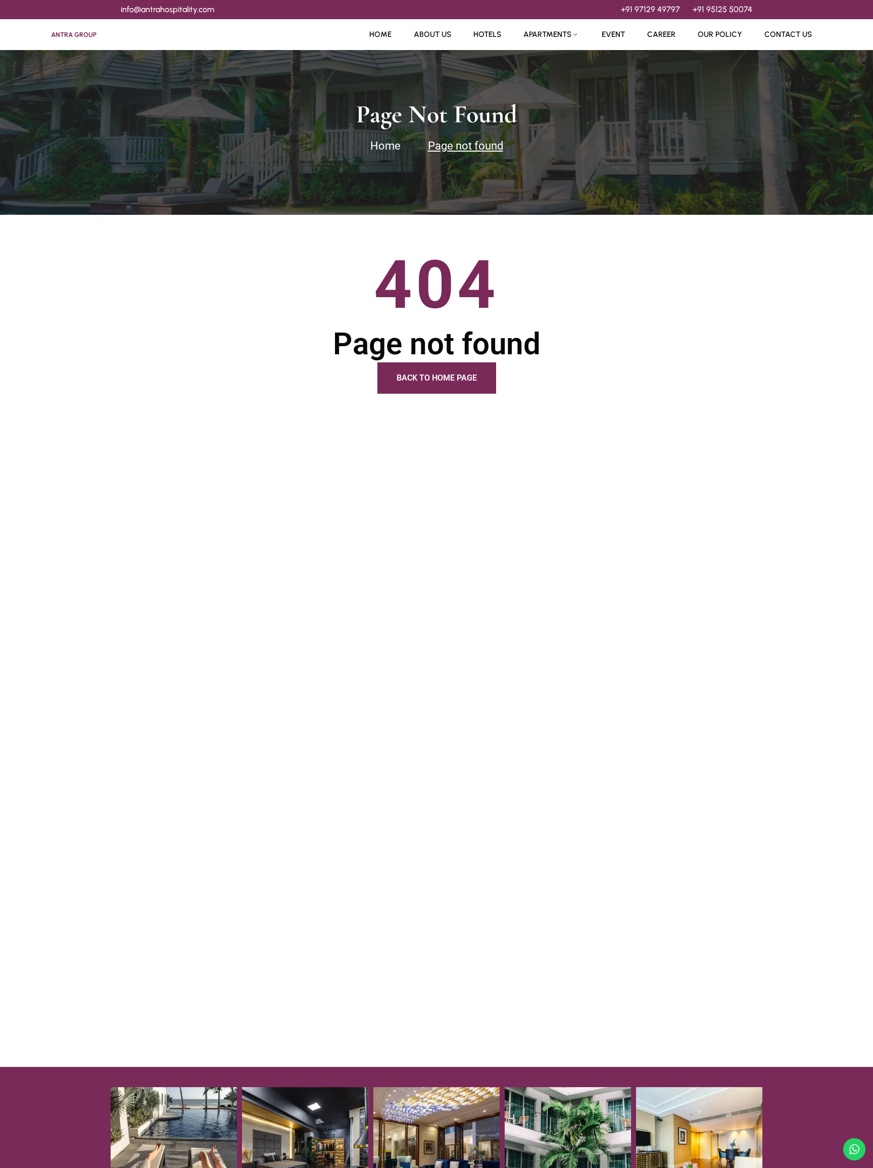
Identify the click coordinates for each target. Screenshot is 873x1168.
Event (613, 34)
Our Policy (720, 34)
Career (661, 34)
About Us (432, 34)
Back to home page (437, 378)
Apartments (547, 34)
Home (380, 34)
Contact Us (788, 34)
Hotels (487, 34)
